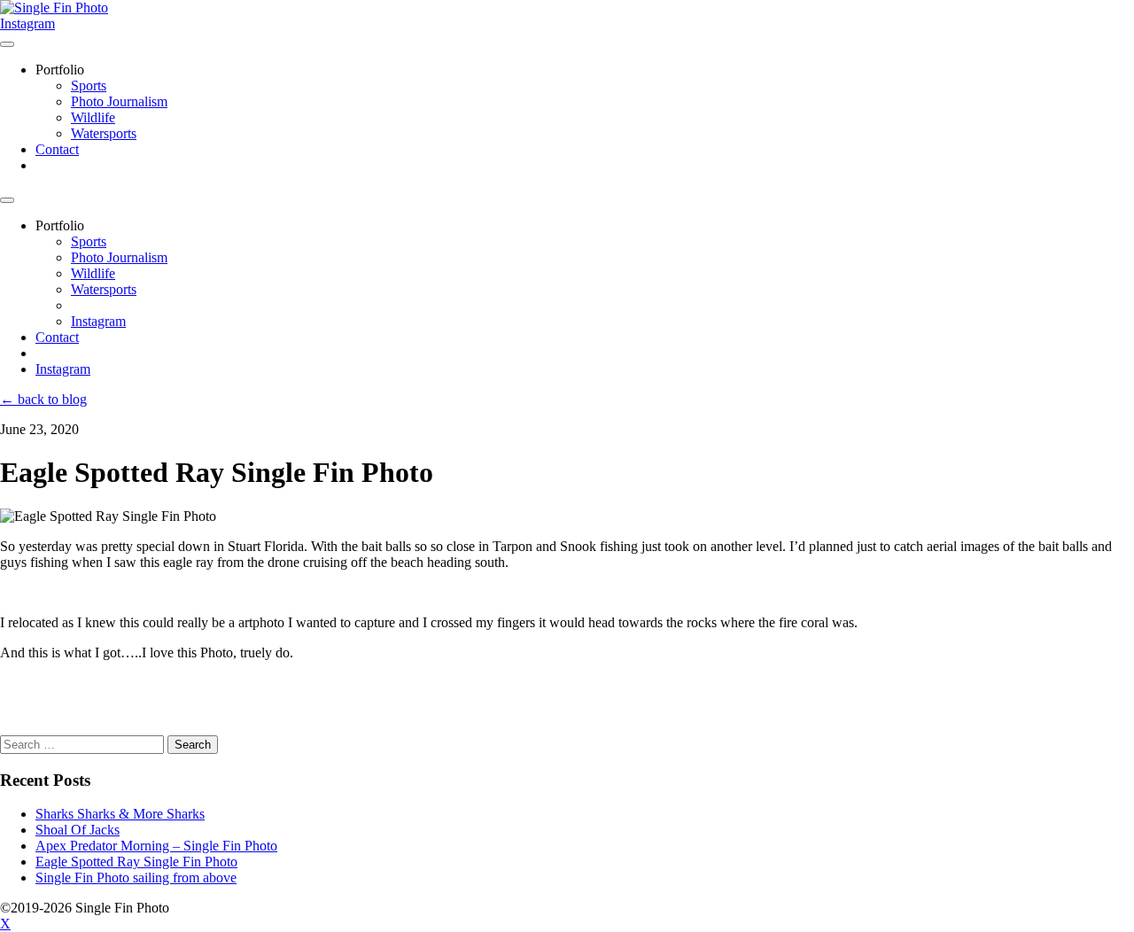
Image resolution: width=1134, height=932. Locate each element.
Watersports (103, 133)
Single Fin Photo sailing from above (136, 877)
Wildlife (93, 117)
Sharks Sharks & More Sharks (120, 813)
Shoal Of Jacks (77, 829)
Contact (57, 149)
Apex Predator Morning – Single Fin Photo (156, 845)
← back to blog (43, 399)
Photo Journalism (119, 101)
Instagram (27, 23)
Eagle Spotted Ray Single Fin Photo (136, 861)
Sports (88, 85)
